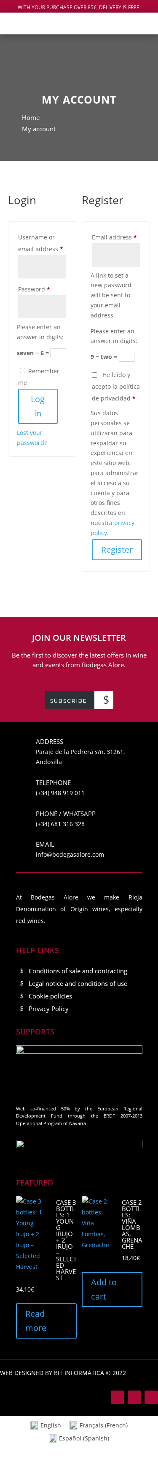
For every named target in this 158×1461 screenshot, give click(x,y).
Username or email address (42, 243)
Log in (38, 406)
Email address (116, 237)
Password (42, 289)
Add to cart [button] (104, 1289)
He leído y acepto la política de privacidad (116, 386)
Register (117, 549)
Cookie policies (50, 996)
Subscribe (68, 701)
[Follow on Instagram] (134, 1397)
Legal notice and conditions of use (78, 983)
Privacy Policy (49, 1008)
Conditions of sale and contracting (78, 971)
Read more (35, 1321)
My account (39, 129)
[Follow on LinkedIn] (151, 1397)
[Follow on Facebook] (117, 1397)
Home (31, 117)
